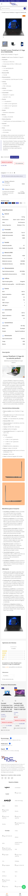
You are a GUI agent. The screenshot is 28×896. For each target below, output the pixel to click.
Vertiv (16, 871)
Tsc (15, 881)
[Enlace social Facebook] (7, 173)
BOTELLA (4, 876)
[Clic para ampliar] (3, 37)
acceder (7, 667)
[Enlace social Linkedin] (11, 173)
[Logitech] (7, 787)
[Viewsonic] (7, 830)
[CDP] (7, 837)
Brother (4, 824)
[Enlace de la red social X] (9, 173)
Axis (3, 861)
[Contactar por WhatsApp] (24, 887)
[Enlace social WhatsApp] (12, 173)
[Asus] (7, 887)
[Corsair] (20, 856)
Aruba (16, 830)
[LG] (20, 866)
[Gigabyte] (7, 866)
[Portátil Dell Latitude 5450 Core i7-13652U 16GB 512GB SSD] (20, 693)
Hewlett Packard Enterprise (18, 843)
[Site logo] (13, 3)
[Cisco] (20, 817)
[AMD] (7, 800)
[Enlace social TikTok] (12, 778)
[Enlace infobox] (6, 738)
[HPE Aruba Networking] (7, 849)
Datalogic (17, 861)
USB (16, 849)
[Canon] (20, 794)
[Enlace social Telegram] (14, 173)
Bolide (16, 806)
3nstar (3, 871)
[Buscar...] (25, 8)
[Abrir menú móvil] (1, 4)
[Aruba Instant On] (7, 794)
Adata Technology (19, 800)
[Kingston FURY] (20, 824)
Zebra (3, 806)
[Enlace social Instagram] (5, 778)
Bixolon (16, 811)
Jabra (3, 843)
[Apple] (7, 856)
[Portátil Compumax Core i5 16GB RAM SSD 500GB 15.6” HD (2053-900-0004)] (7, 693)
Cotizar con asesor (14, 157)
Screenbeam (17, 787)
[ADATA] (7, 811)
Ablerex (16, 837)
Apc (16, 876)
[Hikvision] (7, 881)
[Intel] (20, 887)
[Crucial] (7, 817)
